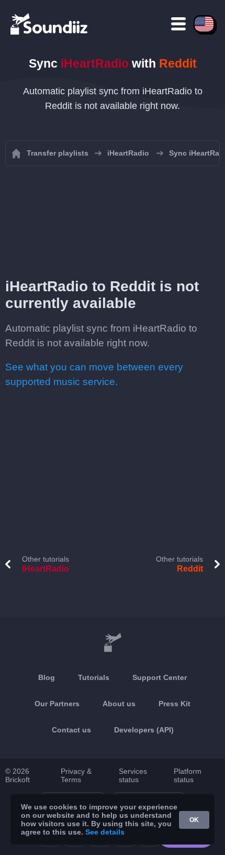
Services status (133, 775)
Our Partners (57, 703)
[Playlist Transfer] (49, 23)
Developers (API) (144, 730)
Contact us (71, 730)
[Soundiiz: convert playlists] (112, 642)
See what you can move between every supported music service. (94, 374)
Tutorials (93, 677)
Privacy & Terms (76, 775)
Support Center (159, 677)
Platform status (187, 775)
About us (119, 703)
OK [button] (194, 820)
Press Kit (174, 703)
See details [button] (105, 832)
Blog (46, 677)
